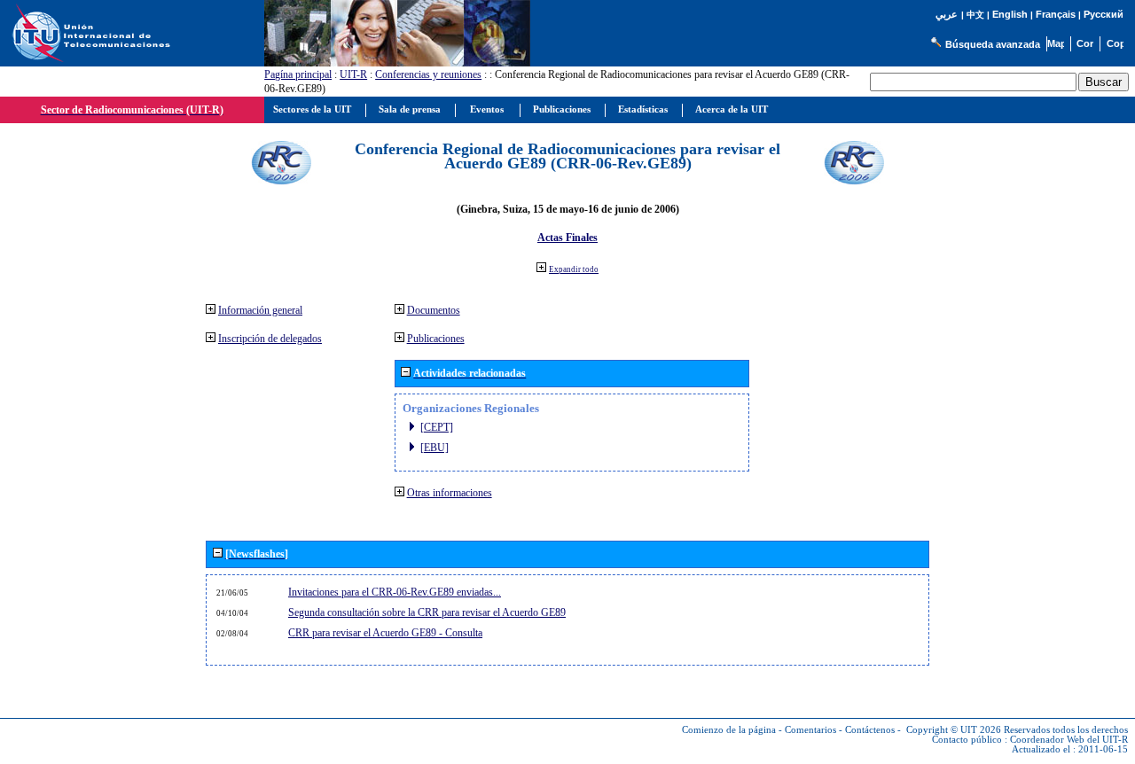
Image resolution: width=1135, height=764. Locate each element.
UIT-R (353, 74)
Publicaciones (436, 338)
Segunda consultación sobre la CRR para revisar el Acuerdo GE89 (427, 612)
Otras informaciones (449, 493)
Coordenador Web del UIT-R (1069, 740)
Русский (1103, 14)
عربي (946, 14)
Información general (260, 310)
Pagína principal (298, 74)
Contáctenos (870, 730)
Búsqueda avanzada (992, 44)
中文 (975, 14)
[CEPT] (436, 427)
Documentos (433, 310)
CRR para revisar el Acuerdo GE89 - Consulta (385, 633)
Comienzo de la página (729, 730)
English (1010, 14)
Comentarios (810, 730)
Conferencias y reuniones (428, 74)
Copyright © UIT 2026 (953, 730)
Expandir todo (574, 269)
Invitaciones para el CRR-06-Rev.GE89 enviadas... (394, 592)
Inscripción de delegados (270, 338)
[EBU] (434, 447)
